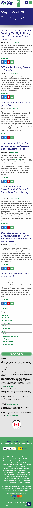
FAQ (3, 488)
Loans (4, 331)
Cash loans (5, 460)
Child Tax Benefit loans (23, 460)
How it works (4, 486)
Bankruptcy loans (16, 457)
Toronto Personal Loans (24, 470)
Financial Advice (7, 320)
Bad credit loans (7, 457)
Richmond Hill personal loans (10, 480)
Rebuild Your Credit (8, 341)
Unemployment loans (6, 464)
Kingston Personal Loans (9, 474)
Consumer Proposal (8, 344)
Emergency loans (15, 462)
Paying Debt (6, 323)
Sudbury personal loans (23, 478)
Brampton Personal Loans (9, 482)
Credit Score (6, 328)
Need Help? (18, 2)
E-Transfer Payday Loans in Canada (15, 69)
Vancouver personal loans (23, 474)
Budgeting (5, 315)
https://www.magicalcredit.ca (12, 404)
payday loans (17, 159)
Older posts (5, 308)
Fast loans (9, 466)
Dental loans (26, 458)
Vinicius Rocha (14, 42)
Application (28, 486)
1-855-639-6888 (26, 444)
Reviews (26, 490)
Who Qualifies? (13, 486)
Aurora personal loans (24, 480)
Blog (17, 502)
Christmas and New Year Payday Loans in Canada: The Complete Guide (15, 146)
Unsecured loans (27, 464)
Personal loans (26, 457)
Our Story (7, 488)
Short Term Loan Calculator (24, 488)
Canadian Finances (7, 318)
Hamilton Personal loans (19, 466)
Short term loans (17, 458)
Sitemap (6, 490)
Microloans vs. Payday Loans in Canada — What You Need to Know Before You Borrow (16, 237)
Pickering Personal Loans (23, 482)
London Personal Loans (8, 472)
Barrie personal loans (9, 476)
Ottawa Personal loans (23, 468)
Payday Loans (6, 347)
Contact (13, 488)
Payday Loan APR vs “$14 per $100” (15, 104)
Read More (4, 58)
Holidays (4, 334)
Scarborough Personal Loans (22, 472)
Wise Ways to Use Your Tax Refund (15, 275)
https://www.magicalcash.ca (12, 415)
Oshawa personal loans (22, 476)
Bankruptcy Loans (7, 339)
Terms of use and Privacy (16, 490)
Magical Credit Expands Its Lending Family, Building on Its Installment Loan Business (16, 34)
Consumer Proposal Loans (10, 336)
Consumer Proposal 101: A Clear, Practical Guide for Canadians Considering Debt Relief (16, 191)
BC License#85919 (10, 386)
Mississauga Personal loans (9, 470)
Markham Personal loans (10, 468)
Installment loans (17, 464)
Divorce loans (13, 460)
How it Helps (21, 486)
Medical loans (24, 462)
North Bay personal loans (9, 478)
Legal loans (7, 462)
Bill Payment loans (7, 458)
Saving (4, 326)
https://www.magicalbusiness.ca (13, 410)
